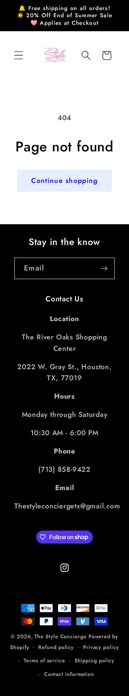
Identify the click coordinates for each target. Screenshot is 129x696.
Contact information (69, 674)
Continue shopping (64, 180)
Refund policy (56, 647)
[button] (18, 55)
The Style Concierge (60, 636)
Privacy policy (101, 647)
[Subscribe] (104, 268)
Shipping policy (95, 660)
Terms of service (44, 660)
